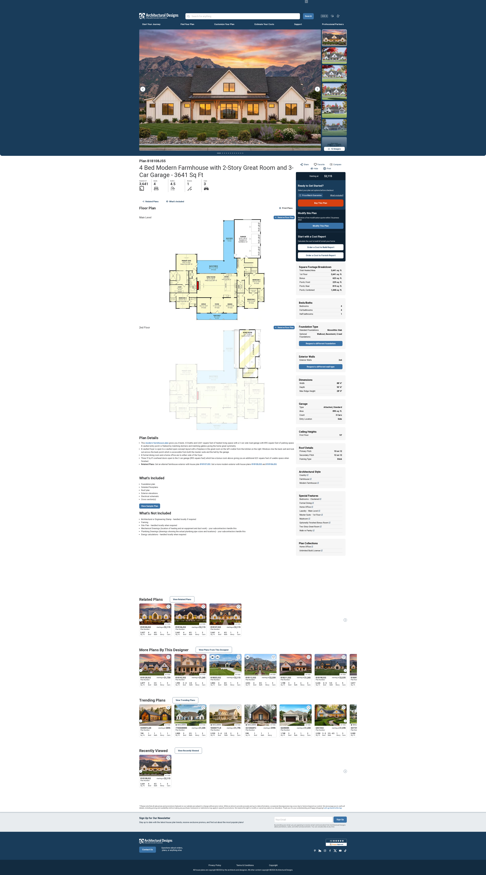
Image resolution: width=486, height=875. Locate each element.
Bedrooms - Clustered (309, 499)
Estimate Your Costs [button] (264, 24)
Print (329, 168)
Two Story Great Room (309, 526)
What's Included (176, 201)
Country (302, 475)
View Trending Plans (185, 700)
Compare (337, 164)
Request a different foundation (321, 343)
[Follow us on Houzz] (319, 850)
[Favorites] (332, 15)
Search (308, 16)
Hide (316, 168)
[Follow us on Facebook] (330, 850)
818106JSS (271, 464)
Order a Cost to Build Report (320, 247)
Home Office (305, 507)
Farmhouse (304, 479)
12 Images (336, 149)
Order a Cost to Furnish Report (321, 255)
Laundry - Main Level (308, 511)
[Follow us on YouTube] (340, 850)
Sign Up (340, 819)
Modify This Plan (321, 226)
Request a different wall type (321, 367)
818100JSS (256, 464)
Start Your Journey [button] (151, 24)
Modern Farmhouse (308, 483)
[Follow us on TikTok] (345, 850)
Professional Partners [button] (333, 24)
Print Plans (287, 208)
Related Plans (152, 201)
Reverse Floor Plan (286, 217)
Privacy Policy (214, 865)
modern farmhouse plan (156, 443)
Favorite (321, 164)
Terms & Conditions (245, 865)
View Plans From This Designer (214, 650)
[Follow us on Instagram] (325, 850)
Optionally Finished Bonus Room (313, 523)
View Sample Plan (149, 506)
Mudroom (303, 519)
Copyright (273, 865)
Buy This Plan (320, 203)
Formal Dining (305, 503)
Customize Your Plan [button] (224, 24)
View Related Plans (182, 599)
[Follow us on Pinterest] (314, 850)
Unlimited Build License (309, 550)
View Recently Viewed (188, 750)
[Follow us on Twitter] (335, 850)
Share (306, 164)
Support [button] (298, 24)
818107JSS (205, 464)
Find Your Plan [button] (187, 24)
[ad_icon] (158, 16)
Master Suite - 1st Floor (310, 515)
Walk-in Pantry (305, 530)
